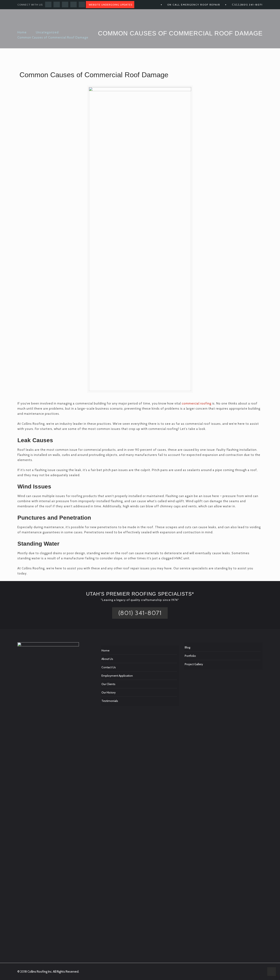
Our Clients (108, 684)
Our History (108, 692)
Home (22, 32)
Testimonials (109, 701)
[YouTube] (65, 4)
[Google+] (56, 4)
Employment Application (117, 676)
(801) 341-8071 (251, 4)
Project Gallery (194, 664)
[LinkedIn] (73, 4)
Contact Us (108, 667)
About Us (107, 659)
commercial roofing (196, 403)
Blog (187, 647)
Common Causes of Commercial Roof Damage (52, 37)
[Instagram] (82, 4)
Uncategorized (47, 32)
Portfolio (190, 656)
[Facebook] (48, 4)
